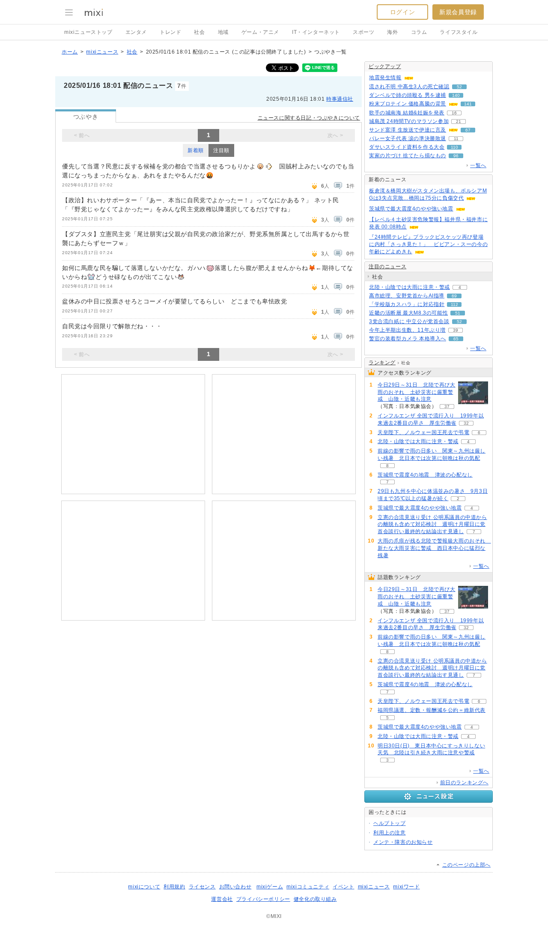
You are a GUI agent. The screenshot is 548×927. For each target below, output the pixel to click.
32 (466, 423)
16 (454, 113)
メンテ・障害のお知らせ (403, 842)
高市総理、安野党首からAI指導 (406, 296)
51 (457, 313)
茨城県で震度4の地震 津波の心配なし (425, 475)
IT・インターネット (316, 32)
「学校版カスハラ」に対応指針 (406, 304)
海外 (392, 32)
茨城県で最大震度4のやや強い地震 (411, 209)
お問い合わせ (235, 887)
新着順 (196, 150)
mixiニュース (102, 52)
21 (458, 121)
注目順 (221, 150)
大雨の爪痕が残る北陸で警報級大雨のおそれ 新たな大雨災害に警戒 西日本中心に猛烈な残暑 (434, 548)
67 (468, 130)
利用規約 (174, 887)
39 (455, 330)
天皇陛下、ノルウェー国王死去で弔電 (423, 432)
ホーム (70, 52)
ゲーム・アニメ (260, 32)
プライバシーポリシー (263, 899)
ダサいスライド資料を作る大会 (406, 147)
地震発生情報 (385, 78)
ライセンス (202, 887)
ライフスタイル (458, 32)
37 (447, 406)
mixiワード (406, 887)
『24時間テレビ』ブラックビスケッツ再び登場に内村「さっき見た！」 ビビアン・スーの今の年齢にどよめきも (428, 244)
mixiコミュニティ (307, 887)
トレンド (170, 32)
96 (456, 155)
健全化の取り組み (315, 899)
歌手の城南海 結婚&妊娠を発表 (406, 113)
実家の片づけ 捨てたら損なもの (407, 156)
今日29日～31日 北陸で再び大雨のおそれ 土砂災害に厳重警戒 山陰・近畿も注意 (417, 392)
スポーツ (363, 32)
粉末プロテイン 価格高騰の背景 (407, 104)
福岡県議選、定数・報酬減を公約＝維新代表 (431, 710)
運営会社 (221, 899)
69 (454, 296)
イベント (343, 887)
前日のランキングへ (464, 783)
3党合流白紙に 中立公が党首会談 (409, 321)
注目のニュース (387, 267)
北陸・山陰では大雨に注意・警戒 (409, 287)
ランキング (382, 363)
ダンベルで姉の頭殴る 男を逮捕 (407, 95)
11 (456, 138)
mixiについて (144, 887)
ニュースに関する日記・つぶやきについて (309, 118)
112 (454, 304)
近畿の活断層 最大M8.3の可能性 (408, 313)
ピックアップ (385, 66)
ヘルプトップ (389, 823)
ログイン (402, 12)
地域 (223, 32)
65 (456, 338)
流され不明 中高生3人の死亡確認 (409, 87)
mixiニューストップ (88, 32)
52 (459, 86)
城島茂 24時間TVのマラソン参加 (409, 121)
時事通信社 (339, 99)
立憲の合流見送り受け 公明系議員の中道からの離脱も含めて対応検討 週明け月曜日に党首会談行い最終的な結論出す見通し (432, 524)
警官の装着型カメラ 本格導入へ (407, 339)
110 (454, 147)
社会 (199, 32)
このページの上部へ (466, 865)
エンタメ (136, 32)
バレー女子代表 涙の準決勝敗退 (407, 138)
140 (456, 95)
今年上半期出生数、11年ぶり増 (407, 330)
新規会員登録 (458, 12)
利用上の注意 (389, 833)
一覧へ (478, 165)
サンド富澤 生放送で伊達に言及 (407, 130)
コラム (419, 32)
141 (468, 104)
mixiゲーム (269, 887)
